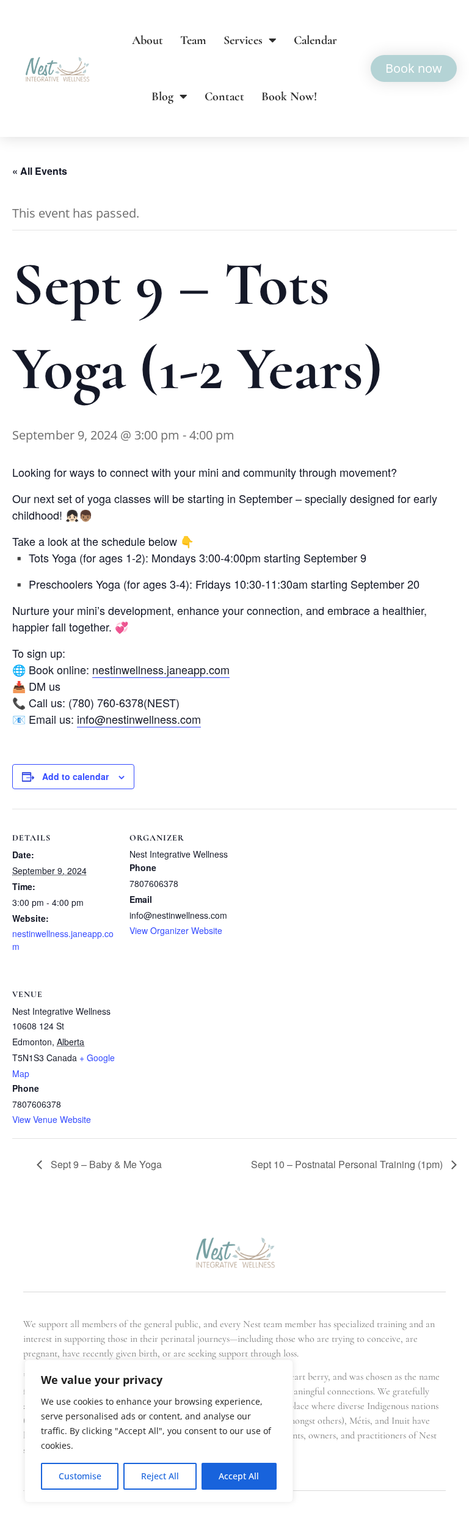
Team (193, 40)
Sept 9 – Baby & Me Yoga (105, 1164)
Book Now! (289, 96)
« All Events (39, 171)
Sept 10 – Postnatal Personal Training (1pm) (348, 1164)
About (147, 40)
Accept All (239, 1476)
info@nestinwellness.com (139, 719)
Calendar (315, 40)
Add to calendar (75, 776)
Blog (162, 96)
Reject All (160, 1476)
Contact (224, 96)
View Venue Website (51, 1119)
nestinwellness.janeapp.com (161, 669)
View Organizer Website (175, 930)
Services (243, 40)
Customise (80, 1476)
